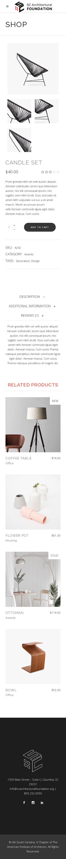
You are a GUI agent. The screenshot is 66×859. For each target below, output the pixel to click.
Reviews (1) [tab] (30, 315)
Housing (11, 540)
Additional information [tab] (30, 306)
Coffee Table (19, 458)
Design (35, 261)
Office (10, 463)
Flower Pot (17, 535)
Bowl (11, 690)
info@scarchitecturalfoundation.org (32, 789)
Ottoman (15, 613)
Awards (29, 254)
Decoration (23, 261)
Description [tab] (29, 296)
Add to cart (40, 227)
